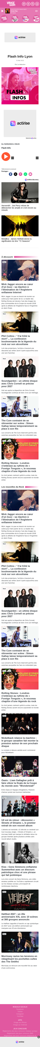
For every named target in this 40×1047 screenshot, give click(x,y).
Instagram (20, 1014)
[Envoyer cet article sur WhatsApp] (25, 175)
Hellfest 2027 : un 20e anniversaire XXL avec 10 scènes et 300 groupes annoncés (19, 917)
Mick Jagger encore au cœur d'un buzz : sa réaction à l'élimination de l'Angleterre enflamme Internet (17, 288)
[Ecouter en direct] (28, 4)
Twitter (20, 1011)
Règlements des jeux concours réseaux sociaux (20, 1031)
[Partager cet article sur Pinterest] (20, 175)
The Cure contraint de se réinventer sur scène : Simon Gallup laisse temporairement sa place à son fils (19, 424)
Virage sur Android (20, 1025)
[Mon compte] (37, 4)
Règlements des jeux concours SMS (20, 1033)
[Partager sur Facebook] (10, 175)
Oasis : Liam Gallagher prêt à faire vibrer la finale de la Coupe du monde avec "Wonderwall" (19, 783)
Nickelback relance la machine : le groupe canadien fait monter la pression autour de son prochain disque (19, 742)
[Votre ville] (24, 4)
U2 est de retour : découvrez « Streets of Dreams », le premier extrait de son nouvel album (18, 823)
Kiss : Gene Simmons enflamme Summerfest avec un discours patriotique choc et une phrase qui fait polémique (19, 871)
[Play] (3, 11)
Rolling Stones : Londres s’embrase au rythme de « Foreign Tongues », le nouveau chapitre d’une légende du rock (18, 467)
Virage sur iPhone (20, 1022)
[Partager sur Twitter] (15, 175)
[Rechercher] (33, 4)
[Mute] (36, 11)
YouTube (20, 1016)
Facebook (20, 1009)
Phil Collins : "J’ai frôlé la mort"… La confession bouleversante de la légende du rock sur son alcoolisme (18, 340)
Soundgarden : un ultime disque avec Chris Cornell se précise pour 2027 (19, 384)
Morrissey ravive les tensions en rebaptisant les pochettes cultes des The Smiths (19, 959)
